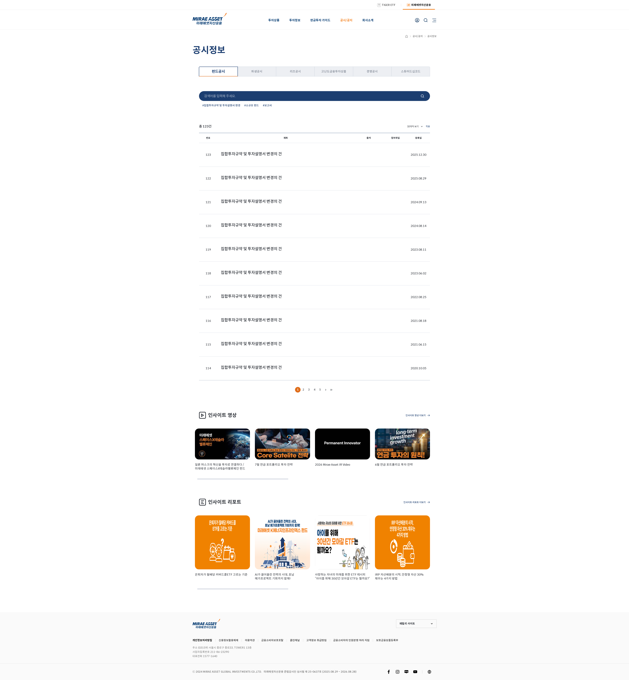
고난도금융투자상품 (333, 71)
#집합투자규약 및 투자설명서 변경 (221, 105)
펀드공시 (218, 71)
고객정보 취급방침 (316, 640)
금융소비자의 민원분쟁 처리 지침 (351, 640)
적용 (428, 126)
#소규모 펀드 (251, 105)
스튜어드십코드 (410, 71)
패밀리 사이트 (407, 623)
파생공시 (256, 71)
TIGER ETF (388, 5)
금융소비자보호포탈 (272, 640)
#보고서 (267, 105)
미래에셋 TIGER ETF (206, 624)
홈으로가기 (406, 36)
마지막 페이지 (331, 390)
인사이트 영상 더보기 (416, 415)
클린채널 (295, 640)
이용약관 (250, 640)
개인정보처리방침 (202, 640)
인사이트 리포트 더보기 (414, 502)
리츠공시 (295, 71)
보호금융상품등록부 (387, 640)
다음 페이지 (325, 390)
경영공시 (372, 71)
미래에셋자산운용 (421, 5)
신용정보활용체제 (228, 640)
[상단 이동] (613, 600)
